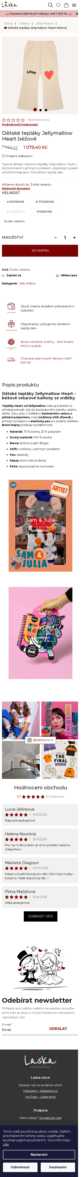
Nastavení (39, 1154)
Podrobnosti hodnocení (20, 124)
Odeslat (58, 1029)
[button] (35, 110)
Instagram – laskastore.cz (40, 1091)
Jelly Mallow (27, 283)
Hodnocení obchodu (40, 787)
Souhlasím (58, 1167)
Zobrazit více (40, 916)
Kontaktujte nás (50, 1118)
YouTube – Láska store (40, 1097)
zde (6, 1144)
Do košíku (40, 250)
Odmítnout (20, 1167)
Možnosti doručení (16, 188)
